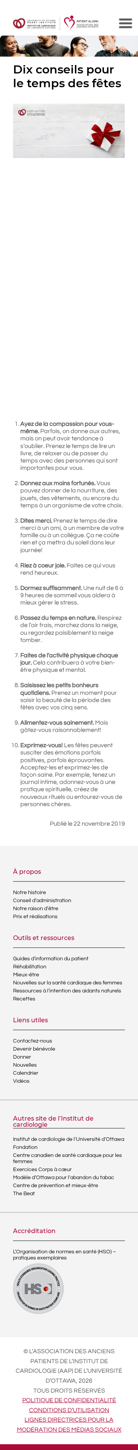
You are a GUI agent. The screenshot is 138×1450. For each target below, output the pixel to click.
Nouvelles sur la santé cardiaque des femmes (67, 983)
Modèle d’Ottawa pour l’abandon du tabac (63, 1177)
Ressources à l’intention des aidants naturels (67, 991)
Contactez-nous (32, 1041)
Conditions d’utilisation (69, 1410)
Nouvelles (25, 1065)
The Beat (24, 1193)
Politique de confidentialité (69, 1400)
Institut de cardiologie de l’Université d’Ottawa (68, 1139)
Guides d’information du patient (51, 958)
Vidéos (21, 1081)
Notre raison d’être (35, 908)
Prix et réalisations (35, 916)
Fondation (25, 1147)
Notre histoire (29, 892)
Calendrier (25, 1073)
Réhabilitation (29, 966)
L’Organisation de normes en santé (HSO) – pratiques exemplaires (64, 1255)
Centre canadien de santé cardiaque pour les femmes (67, 1158)
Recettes (24, 999)
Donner (22, 1057)
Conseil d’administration (42, 900)
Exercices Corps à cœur (42, 1169)
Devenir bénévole (34, 1049)
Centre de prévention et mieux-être (55, 1185)
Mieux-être (26, 975)
